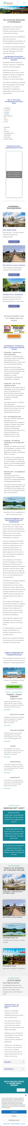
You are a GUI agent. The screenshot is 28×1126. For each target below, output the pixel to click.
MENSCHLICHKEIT (14, 812)
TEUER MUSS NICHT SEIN (14, 829)
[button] (26, 1095)
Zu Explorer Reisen (13, 686)
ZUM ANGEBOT (13, 241)
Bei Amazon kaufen (13, 336)
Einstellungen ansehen (14, 1120)
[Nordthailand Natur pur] (14, 935)
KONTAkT (20, 1090)
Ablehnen (14, 1116)
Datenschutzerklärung (15, 1123)
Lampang (6, 112)
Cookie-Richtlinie (6, 1123)
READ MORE (7, 709)
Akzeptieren (14, 1112)
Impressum (23, 1123)
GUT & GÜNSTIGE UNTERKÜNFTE (14, 845)
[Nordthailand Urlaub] (14, 964)
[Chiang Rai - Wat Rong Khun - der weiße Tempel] (14, 889)
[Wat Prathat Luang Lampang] (14, 915)
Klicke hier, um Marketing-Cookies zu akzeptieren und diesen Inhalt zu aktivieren (14, 174)
